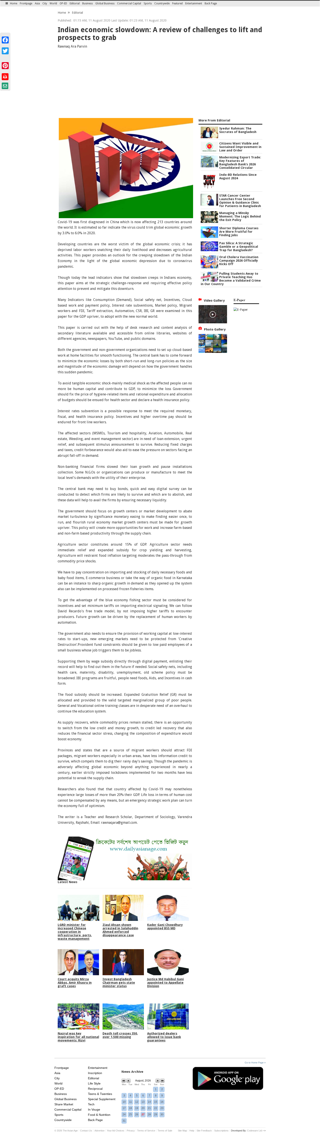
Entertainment (193, 3)
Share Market (63, 1104)
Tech (91, 1104)
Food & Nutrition (99, 1114)
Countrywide (162, 3)
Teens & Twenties (100, 1094)
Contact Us (86, 1130)
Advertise (99, 1130)
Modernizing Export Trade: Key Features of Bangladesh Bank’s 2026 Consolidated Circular (240, 162)
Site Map (182, 1130)
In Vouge (94, 1109)
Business (87, 3)
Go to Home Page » (255, 1062)
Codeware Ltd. (255, 1130)
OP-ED (63, 3)
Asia (37, 3)
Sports (148, 3)
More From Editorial (214, 120)
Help (191, 1130)
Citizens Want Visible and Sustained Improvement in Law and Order (240, 147)
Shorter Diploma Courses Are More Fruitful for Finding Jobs (238, 231)
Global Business (105, 3)
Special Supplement (101, 1099)
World (53, 3)
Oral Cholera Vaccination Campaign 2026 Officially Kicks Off (238, 260)
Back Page (211, 3)
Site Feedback (204, 1130)
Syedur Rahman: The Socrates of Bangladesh (237, 130)
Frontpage (26, 3)
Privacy (131, 1130)
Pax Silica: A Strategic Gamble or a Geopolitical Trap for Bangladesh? (238, 246)
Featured (177, 3)
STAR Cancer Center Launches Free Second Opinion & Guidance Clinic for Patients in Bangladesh (240, 201)
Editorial (75, 3)
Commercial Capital (129, 3)
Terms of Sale (165, 1130)
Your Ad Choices (115, 1130)
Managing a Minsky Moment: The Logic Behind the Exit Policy (240, 216)
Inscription (95, 1073)
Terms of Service (146, 1130)
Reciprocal (95, 1088)
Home (13, 3)
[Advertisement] (160, 84)
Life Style (94, 1083)
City (44, 3)
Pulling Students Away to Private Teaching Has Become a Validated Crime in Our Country (231, 279)
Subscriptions (221, 1130)
